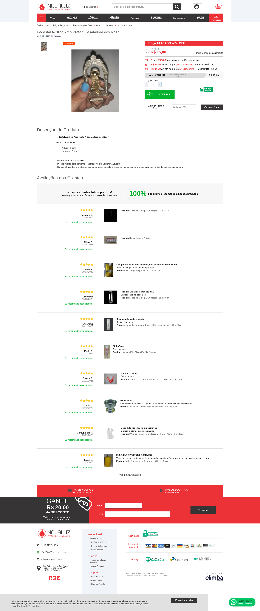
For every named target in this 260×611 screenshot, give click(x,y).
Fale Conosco (97, 550)
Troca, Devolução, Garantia (98, 561)
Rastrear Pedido (98, 584)
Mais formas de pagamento (209, 53)
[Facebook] (50, 578)
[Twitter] (58, 578)
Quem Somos (96, 538)
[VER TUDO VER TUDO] (41, 18)
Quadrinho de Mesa (105, 25)
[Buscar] (177, 6)
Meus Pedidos (97, 577)
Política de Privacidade (29, 606)
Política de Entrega (99, 546)
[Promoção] (69, 43)
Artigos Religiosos (61, 25)
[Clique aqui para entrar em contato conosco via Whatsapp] (242, 602)
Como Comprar (97, 566)
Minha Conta (96, 580)
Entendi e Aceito (184, 600)
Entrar (91, 7)
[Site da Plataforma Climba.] (214, 576)
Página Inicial (43, 25)
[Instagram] (54, 578)
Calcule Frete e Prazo (156, 107)
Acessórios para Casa (83, 25)
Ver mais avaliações (130, 475)
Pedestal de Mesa (125, 25)
